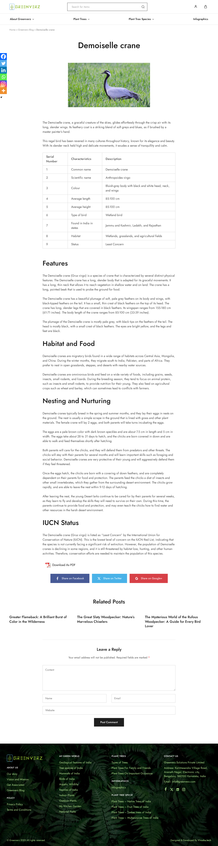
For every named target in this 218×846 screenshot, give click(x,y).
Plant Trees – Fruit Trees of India (130, 807)
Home (12, 29)
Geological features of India (75, 762)
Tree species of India (71, 768)
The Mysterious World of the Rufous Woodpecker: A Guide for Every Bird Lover (173, 622)
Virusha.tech (204, 840)
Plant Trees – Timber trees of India (131, 812)
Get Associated (15, 785)
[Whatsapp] (3, 77)
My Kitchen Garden (70, 806)
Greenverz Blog (26, 29)
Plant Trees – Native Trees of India (131, 801)
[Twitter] (3, 63)
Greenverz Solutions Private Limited (184, 762)
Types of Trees (120, 762)
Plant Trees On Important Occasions (132, 773)
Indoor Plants (66, 795)
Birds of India (67, 779)
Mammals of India (69, 773)
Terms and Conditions (19, 810)
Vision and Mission (17, 779)
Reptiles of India (68, 790)
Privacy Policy (15, 804)
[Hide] (1, 97)
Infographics (200, 19)
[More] (3, 90)
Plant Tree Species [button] (140, 19)
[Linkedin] (3, 70)
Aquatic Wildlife (68, 784)
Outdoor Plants (67, 801)
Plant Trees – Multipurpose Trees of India (135, 818)
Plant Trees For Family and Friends (131, 768)
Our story (12, 774)
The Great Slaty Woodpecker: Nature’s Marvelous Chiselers (105, 619)
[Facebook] (3, 56)
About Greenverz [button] (20, 19)
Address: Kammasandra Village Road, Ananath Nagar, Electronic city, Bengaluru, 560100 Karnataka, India (185, 772)
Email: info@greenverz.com (179, 782)
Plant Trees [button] (80, 19)
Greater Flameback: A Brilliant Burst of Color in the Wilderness (38, 619)
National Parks (67, 812)
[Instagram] (3, 83)
